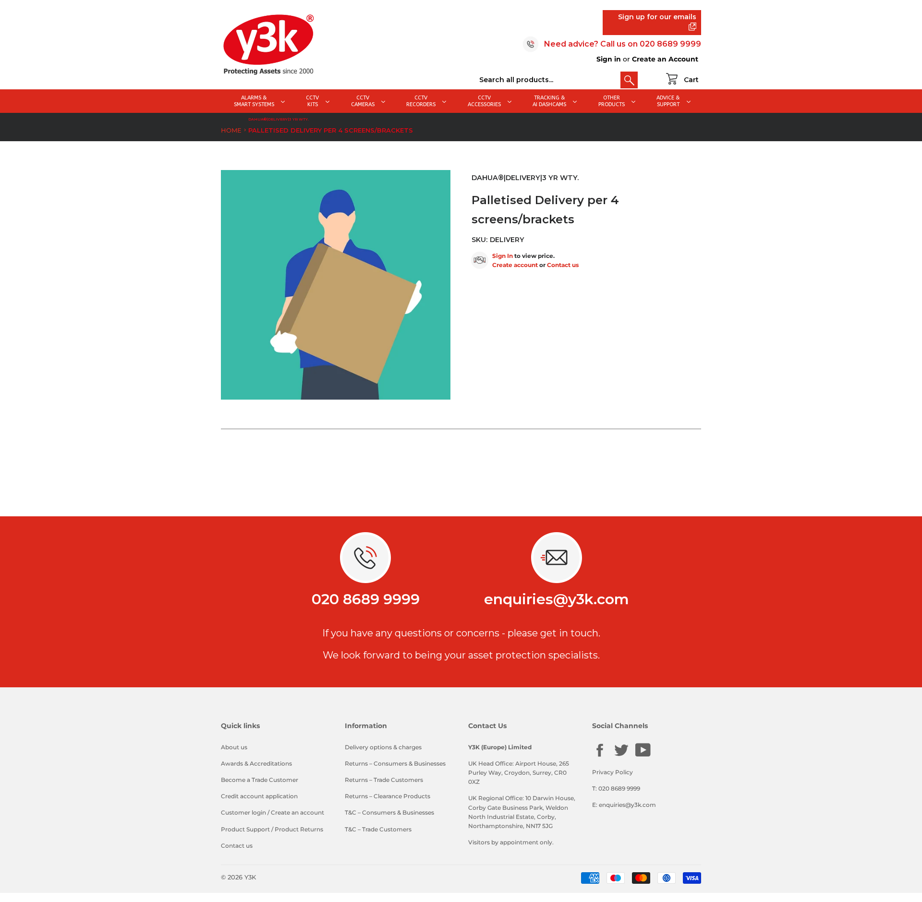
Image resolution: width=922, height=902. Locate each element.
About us (234, 747)
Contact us (563, 264)
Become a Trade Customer (259, 779)
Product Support (245, 829)
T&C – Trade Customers (378, 829)
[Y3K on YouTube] (643, 755)
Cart (691, 79)
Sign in (608, 59)
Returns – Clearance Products (387, 796)
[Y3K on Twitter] (621, 755)
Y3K (250, 877)
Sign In (502, 255)
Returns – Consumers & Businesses (395, 763)
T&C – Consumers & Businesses (389, 812)
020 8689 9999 (670, 44)
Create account (515, 264)
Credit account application (259, 796)
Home (231, 130)
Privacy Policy (612, 772)
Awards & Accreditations (256, 763)
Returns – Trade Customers (384, 779)
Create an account (297, 812)
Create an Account (665, 59)
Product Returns (299, 829)
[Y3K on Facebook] (599, 755)
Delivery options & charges (383, 747)
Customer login (243, 812)
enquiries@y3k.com (556, 599)
